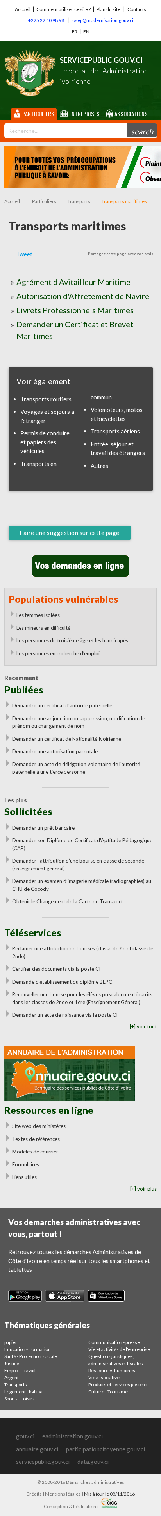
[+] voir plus (143, 1189)
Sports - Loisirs (19, 1399)
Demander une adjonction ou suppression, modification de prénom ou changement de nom (78, 722)
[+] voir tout (143, 1026)
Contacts (136, 9)
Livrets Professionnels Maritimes (75, 310)
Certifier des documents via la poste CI (56, 969)
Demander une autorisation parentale (55, 751)
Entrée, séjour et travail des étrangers (118, 449)
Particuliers (37, 113)
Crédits (34, 1494)
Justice (11, 1363)
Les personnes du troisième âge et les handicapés (72, 640)
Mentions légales (63, 1494)
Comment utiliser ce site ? (63, 9)
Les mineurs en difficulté (43, 628)
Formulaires (25, 1164)
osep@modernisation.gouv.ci (102, 20)
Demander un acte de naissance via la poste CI (65, 1015)
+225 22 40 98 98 (46, 20)
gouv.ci (25, 1436)
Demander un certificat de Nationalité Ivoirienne (66, 739)
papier (10, 1342)
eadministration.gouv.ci (72, 1436)
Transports (79, 201)
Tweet (24, 254)
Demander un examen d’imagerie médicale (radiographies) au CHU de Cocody (81, 885)
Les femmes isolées (38, 615)
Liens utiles (24, 1177)
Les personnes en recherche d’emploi (58, 653)
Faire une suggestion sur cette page (70, 532)
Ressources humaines (111, 1370)
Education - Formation (27, 1349)
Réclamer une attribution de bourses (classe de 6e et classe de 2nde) (82, 952)
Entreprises (84, 113)
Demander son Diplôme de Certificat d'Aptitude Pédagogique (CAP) (82, 844)
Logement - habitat (23, 1392)
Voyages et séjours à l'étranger (47, 416)
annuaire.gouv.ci (37, 1449)
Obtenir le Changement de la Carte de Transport (67, 901)
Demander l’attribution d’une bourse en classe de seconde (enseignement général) (78, 865)
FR (74, 31)
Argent (11, 1377)
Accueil (22, 9)
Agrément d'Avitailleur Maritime (73, 282)
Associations (130, 113)
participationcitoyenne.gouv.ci (105, 1449)
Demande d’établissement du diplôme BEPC (62, 982)
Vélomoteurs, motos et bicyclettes (117, 414)
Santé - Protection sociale (30, 1356)
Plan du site (108, 9)
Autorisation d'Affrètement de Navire (82, 296)
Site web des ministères (39, 1126)
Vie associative (104, 1377)
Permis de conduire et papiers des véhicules (45, 442)
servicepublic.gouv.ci (43, 1461)
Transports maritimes (124, 201)
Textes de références (36, 1139)
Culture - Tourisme (108, 1392)
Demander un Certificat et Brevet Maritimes (74, 330)
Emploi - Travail (20, 1370)
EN (86, 31)
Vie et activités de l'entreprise (119, 1349)
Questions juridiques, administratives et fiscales (115, 1359)
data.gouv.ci (93, 1461)
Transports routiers (46, 399)
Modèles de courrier (35, 1151)
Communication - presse (114, 1342)
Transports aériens (115, 431)
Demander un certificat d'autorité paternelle (62, 705)
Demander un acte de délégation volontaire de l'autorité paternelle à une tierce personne (76, 768)
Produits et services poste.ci (117, 1384)
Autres (99, 465)
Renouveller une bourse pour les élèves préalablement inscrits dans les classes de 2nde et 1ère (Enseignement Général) (82, 998)
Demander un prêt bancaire (43, 828)
